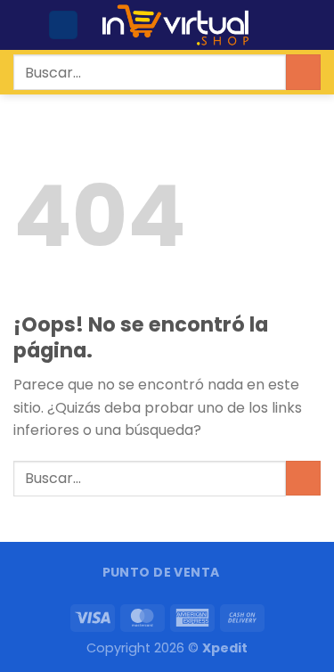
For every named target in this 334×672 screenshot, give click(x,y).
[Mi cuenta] (63, 25)
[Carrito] (312, 25)
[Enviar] (303, 71)
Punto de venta (161, 572)
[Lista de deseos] (281, 25)
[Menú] (24, 24)
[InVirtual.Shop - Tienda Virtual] (175, 25)
